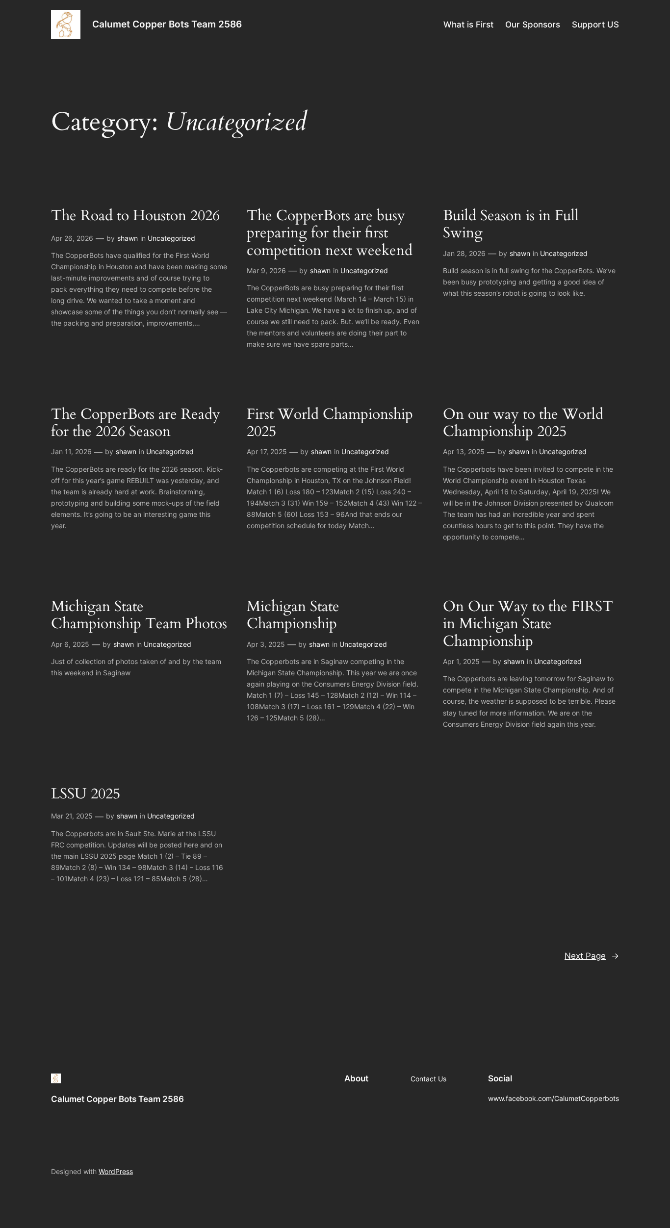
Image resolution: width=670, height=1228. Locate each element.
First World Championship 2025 (330, 423)
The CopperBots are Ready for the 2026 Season (135, 423)
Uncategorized (171, 238)
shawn (127, 238)
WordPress (116, 1171)
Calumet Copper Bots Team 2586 (167, 24)
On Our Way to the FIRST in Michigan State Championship (528, 624)
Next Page (592, 956)
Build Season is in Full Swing (511, 224)
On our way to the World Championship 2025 (523, 423)
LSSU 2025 (85, 794)
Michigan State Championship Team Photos (139, 615)
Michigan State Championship (293, 615)
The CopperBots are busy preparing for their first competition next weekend (329, 233)
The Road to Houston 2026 (135, 216)
